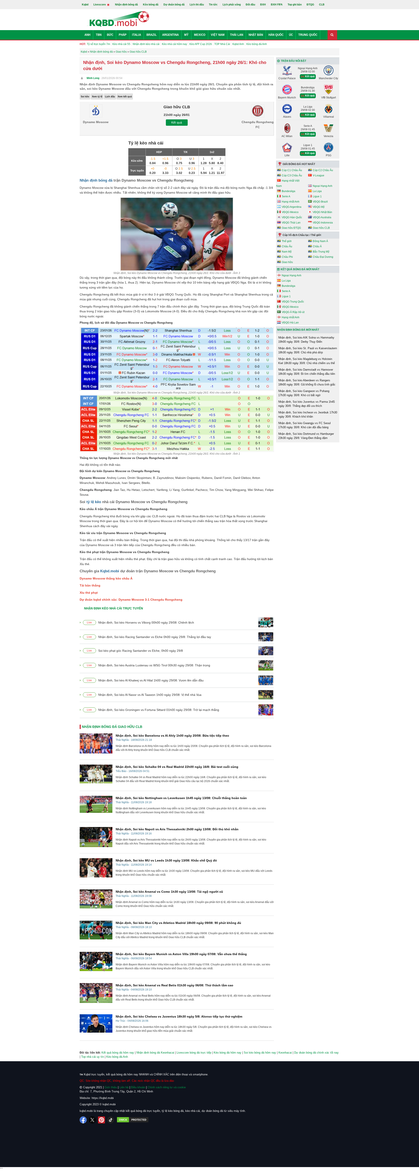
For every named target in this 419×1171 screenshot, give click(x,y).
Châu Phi (287, 256)
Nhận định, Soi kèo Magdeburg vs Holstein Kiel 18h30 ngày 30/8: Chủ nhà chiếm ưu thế (306, 361)
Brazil (151, 34)
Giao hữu (287, 262)
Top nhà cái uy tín (92, 1056)
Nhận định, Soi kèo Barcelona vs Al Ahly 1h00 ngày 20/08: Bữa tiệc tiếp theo (172, 735)
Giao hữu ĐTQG (291, 227)
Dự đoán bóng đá (174, 4)
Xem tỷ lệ (97, 96)
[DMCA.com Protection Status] (132, 1119)
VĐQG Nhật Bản (322, 212)
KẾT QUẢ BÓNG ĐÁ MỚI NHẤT (300, 269)
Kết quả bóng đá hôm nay (117, 1052)
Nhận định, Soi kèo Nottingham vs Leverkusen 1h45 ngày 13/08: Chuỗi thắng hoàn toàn (181, 798)
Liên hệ (124, 1087)
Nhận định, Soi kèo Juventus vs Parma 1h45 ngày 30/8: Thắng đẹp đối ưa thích (306, 404)
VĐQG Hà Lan (290, 322)
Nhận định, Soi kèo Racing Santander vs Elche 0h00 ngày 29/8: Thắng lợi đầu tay (154, 637)
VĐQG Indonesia (323, 222)
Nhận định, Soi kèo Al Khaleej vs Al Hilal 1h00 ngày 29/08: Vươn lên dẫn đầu (151, 680)
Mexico (199, 34)
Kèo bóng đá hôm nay (227, 1052)
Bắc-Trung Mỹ (321, 251)
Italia (136, 34)
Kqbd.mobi (109, 571)
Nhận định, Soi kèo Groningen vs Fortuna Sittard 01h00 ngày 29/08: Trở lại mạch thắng (158, 710)
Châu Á (317, 246)
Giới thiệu (111, 1087)
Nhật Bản (256, 34)
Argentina (170, 34)
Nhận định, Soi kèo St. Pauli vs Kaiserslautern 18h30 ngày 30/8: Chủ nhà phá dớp (307, 350)
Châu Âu (287, 246)
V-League (318, 175)
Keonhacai (285, 1052)
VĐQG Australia (322, 217)
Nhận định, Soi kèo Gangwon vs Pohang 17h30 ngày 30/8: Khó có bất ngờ (303, 393)
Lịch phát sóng (232, 4)
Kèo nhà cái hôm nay (174, 44)
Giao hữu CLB (321, 227)
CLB (322, 4)
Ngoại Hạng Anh (322, 185)
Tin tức (213, 4)
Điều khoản (138, 1087)
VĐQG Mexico (290, 212)
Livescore (99, 4)
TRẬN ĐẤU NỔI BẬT (293, 60)
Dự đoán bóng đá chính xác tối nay (316, 1052)
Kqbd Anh (238, 44)
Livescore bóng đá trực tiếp (194, 1052)
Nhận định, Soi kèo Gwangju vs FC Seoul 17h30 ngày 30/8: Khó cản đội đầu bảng (304, 425)
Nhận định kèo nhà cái (146, 44)
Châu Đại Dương (323, 256)
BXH (263, 4)
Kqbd (85, 4)
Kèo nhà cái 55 (121, 44)
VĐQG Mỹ (319, 206)
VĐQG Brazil (320, 201)
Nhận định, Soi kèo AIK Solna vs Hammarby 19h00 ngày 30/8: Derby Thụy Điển (306, 340)
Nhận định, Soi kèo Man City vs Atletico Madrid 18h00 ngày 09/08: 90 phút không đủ (178, 923)
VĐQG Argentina (291, 206)
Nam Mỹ (287, 251)
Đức (110, 34)
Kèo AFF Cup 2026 (200, 44)
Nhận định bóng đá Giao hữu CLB (112, 727)
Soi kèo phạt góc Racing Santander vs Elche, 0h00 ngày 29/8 (140, 650)
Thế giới (287, 241)
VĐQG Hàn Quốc (292, 217)
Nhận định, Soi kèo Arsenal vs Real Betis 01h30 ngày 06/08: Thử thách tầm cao (174, 985)
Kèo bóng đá (150, 4)
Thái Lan (236, 34)
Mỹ (186, 34)
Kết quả (176, 122)
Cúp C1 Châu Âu (292, 170)
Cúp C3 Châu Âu (292, 175)
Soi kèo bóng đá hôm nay (260, 1052)
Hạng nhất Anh (290, 201)
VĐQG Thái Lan (291, 222)
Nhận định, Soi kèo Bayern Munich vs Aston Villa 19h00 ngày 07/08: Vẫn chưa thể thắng (181, 954)
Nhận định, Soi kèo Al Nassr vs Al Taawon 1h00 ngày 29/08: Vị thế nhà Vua (149, 694)
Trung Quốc (307, 34)
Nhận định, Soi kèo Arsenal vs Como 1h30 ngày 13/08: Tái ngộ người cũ (169, 891)
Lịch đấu (110, 96)
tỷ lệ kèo (93, 502)
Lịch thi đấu (197, 4)
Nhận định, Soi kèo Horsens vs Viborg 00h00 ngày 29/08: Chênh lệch (146, 622)
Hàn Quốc (275, 34)
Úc (291, 34)
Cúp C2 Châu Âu (323, 170)
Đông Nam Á (320, 241)
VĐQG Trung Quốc (293, 301)
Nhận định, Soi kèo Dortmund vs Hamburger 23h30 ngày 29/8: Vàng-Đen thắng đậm (306, 436)
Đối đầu (250, 4)
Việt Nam (218, 34)
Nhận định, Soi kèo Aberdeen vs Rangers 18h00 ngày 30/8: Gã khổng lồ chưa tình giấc (306, 382)
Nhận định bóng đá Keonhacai (155, 1052)
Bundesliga (288, 191)
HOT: (83, 44)
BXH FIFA (277, 4)
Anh (87, 34)
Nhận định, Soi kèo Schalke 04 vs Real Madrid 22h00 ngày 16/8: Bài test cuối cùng (177, 767)
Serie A (286, 196)
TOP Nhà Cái (222, 44)
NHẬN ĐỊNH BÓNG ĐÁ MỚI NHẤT (298, 329)
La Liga (317, 191)
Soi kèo (85, 96)
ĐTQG (310, 4)
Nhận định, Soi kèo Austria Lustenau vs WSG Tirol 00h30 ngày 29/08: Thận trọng (154, 665)
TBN (98, 34)
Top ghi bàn (295, 4)
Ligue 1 (317, 196)
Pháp (123, 34)
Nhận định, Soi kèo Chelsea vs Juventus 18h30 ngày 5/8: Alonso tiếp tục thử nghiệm (179, 1016)
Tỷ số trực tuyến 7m (98, 44)
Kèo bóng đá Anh (256, 44)
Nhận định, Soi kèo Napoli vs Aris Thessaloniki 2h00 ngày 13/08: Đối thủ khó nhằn (177, 829)
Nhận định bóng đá (126, 4)
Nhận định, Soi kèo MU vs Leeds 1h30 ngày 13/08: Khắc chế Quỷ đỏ (166, 860)
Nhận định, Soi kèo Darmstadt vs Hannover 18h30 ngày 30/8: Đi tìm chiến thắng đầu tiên (306, 372)
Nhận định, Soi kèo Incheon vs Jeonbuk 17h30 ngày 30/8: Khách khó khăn (307, 414)
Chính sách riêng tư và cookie (167, 1087)
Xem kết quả (125, 96)
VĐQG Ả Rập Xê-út (293, 312)
